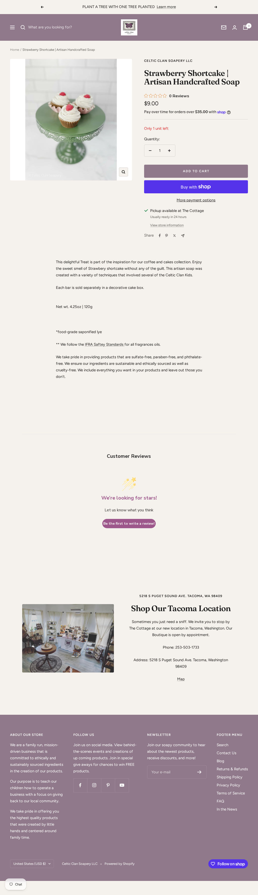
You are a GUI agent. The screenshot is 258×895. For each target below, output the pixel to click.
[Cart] (245, 27)
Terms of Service (231, 793)
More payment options (196, 200)
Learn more (166, 7)
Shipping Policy (229, 777)
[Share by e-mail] (182, 235)
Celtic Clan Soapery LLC (168, 61)
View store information (167, 225)
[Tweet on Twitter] (174, 235)
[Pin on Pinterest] (166, 235)
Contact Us (226, 753)
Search (222, 745)
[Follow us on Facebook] (80, 785)
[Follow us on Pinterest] (108, 785)
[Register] (199, 772)
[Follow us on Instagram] (94, 785)
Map (181, 679)
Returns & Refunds (232, 769)
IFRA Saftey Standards (104, 344)
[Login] (234, 27)
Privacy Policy (228, 785)
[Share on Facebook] (160, 235)
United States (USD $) (29, 864)
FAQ (220, 801)
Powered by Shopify (120, 864)
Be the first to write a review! (129, 523)
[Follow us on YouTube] (122, 785)
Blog (220, 761)
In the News (227, 809)
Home (14, 50)
